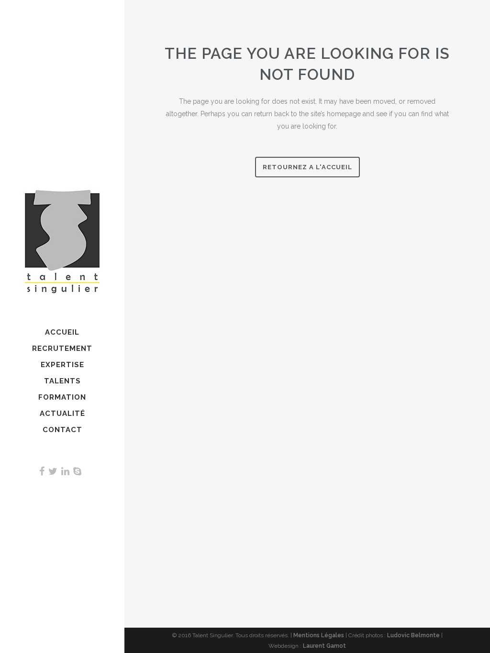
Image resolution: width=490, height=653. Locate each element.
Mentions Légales (318, 635)
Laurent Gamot (324, 645)
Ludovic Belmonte (413, 635)
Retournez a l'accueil (307, 167)
